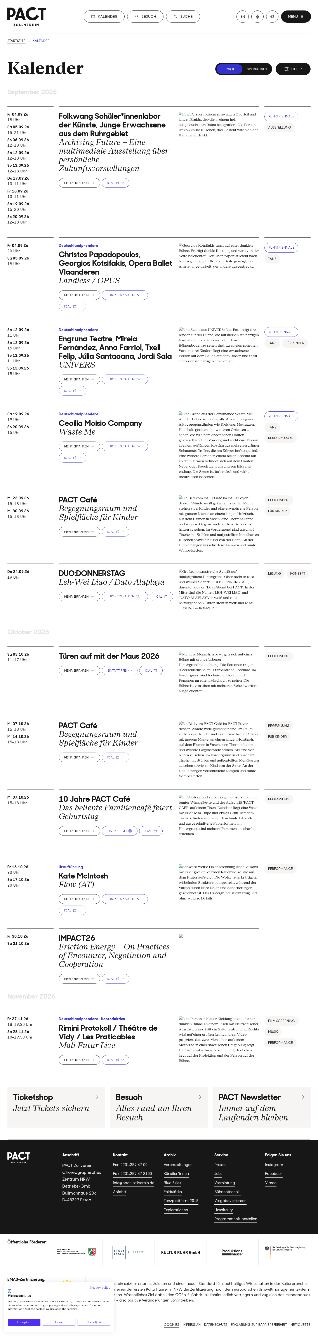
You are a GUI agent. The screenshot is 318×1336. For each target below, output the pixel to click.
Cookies (171, 1324)
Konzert (297, 573)
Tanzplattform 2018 (181, 1200)
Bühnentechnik (227, 1191)
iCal (110, 183)
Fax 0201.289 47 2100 (132, 1173)
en (242, 16)
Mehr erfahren (76, 183)
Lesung (274, 573)
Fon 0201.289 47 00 (130, 1164)
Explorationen (176, 1209)
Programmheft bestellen (235, 1218)
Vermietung (224, 1182)
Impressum (191, 1324)
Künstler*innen (176, 1173)
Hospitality (223, 1209)
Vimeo (270, 1182)
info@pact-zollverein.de (133, 1182)
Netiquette (300, 1324)
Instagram (274, 1164)
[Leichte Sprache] (257, 16)
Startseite (16, 41)
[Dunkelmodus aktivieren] (272, 16)
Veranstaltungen (178, 1164)
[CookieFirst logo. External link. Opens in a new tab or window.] (9, 1291)
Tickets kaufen (121, 295)
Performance (280, 438)
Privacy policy (100, 1287)
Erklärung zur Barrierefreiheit (259, 1324)
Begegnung (279, 500)
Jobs (218, 1173)
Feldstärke (173, 1191)
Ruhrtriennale (281, 116)
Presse (220, 1164)
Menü (293, 16)
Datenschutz (215, 1324)
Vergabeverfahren (230, 1200)
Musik (273, 1032)
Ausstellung (279, 127)
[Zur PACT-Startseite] (26, 16)
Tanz (272, 259)
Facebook (274, 1173)
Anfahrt (119, 1191)
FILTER (296, 69)
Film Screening (281, 1021)
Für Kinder (295, 343)
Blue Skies (172, 1182)
